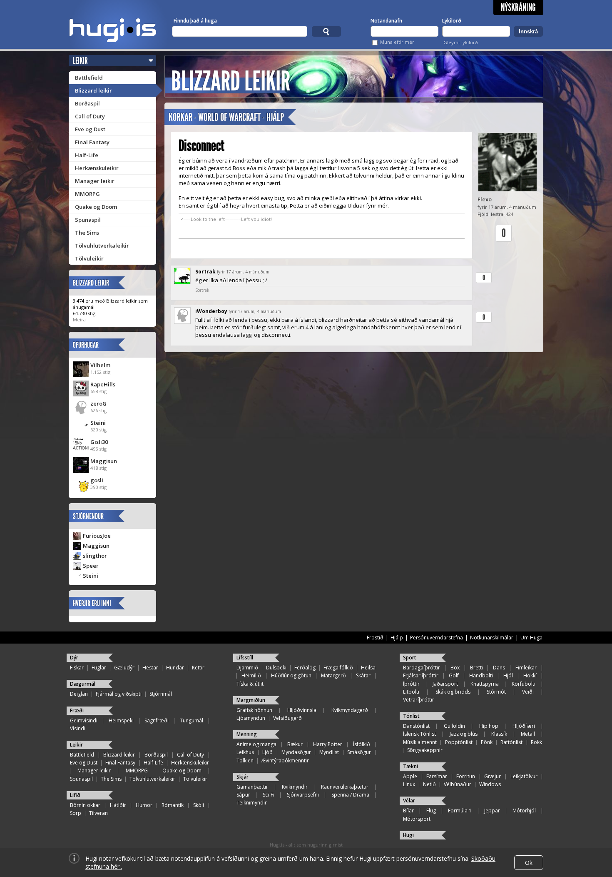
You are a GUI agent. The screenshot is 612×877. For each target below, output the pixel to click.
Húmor (144, 805)
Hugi (408, 835)
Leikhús (245, 752)
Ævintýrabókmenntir (285, 760)
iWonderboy (211, 311)
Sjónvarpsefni (303, 794)
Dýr (74, 657)
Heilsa (368, 667)
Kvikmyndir (295, 786)
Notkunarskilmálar (491, 637)
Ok (528, 863)
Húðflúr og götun (291, 675)
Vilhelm (100, 365)
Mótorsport (416, 818)
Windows (490, 784)
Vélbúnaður (457, 784)
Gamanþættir (252, 786)
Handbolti (481, 675)
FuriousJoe (97, 535)
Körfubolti (523, 683)
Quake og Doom (96, 206)
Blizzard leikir (93, 90)
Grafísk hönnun (254, 710)
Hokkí (530, 675)
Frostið (375, 637)
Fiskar (77, 667)
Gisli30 (99, 442)
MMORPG (87, 194)
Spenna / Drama (350, 794)
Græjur (492, 776)
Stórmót (496, 691)
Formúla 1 (460, 810)
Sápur (243, 794)
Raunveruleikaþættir (344, 786)
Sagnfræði (156, 720)
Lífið (75, 795)
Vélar (409, 800)
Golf (454, 675)
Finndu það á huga (195, 20)
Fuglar (99, 667)
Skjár (242, 776)
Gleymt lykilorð (460, 42)
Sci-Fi (268, 794)
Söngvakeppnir (425, 750)
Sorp (75, 813)
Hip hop (488, 725)
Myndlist (329, 752)
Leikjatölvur (523, 776)
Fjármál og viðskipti (119, 693)
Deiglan (79, 693)
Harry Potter (327, 744)
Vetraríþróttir (418, 699)
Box (455, 667)
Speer (91, 565)
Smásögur (359, 752)
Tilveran (98, 813)
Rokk (536, 742)
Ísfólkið (361, 744)
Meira (79, 319)
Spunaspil (88, 219)
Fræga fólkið (338, 667)
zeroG (98, 403)
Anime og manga (256, 744)
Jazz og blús (464, 733)
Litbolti (411, 691)
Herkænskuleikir (97, 168)
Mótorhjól (524, 810)
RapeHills (102, 384)
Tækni (410, 766)
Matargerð (333, 675)
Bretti (476, 667)
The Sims (87, 232)
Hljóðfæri (523, 725)
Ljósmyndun (250, 718)
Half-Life (86, 155)
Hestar (150, 667)
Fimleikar (526, 667)
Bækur (295, 744)
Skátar (363, 675)
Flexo (485, 199)
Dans (499, 667)
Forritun (465, 776)
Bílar (408, 810)
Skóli (198, 805)
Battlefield (89, 77)
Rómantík (173, 805)
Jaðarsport (445, 683)
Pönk (487, 742)
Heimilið (251, 675)
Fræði (77, 710)
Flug (431, 810)
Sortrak (205, 271)
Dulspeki (276, 667)
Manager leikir (94, 181)
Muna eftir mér (397, 42)
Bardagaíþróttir (421, 667)
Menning (246, 734)
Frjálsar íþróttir (420, 675)
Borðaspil (87, 103)
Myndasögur (296, 752)
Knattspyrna (484, 683)
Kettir (198, 667)
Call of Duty (90, 116)
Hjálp (397, 637)
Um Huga (531, 637)
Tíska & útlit (250, 683)
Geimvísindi (83, 720)
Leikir (80, 60)
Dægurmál (82, 683)
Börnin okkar (85, 805)
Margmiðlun (250, 700)
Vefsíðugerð (287, 718)
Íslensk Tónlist (419, 733)
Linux (409, 784)
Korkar (180, 117)
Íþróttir (411, 683)
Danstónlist (416, 725)
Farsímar (436, 776)
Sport (409, 657)
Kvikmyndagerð (349, 710)
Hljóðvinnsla (301, 710)
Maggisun (103, 461)
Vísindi (77, 728)
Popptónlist (459, 742)
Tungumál (191, 720)
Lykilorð (451, 20)
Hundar (175, 667)
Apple (410, 776)
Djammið (247, 667)
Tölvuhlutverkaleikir (102, 245)
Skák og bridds (452, 691)
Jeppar (492, 810)
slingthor (95, 555)
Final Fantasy (92, 142)
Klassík (499, 733)
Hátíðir (118, 805)
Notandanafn (386, 20)
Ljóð (267, 752)
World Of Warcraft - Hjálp (241, 117)
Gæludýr (124, 667)
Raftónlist (511, 742)
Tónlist (411, 715)
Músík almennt (420, 742)
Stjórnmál (160, 693)
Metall (528, 733)
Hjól (508, 675)
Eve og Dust (90, 129)
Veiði (528, 691)
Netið (429, 784)
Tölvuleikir (89, 258)
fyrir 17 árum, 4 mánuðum (243, 272)
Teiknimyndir (251, 802)
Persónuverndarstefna (436, 637)
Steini (98, 422)
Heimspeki (121, 720)
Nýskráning (518, 7)
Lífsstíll (244, 657)
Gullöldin (454, 725)
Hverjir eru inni (92, 603)
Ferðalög (305, 667)
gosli (96, 480)
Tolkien (245, 760)
